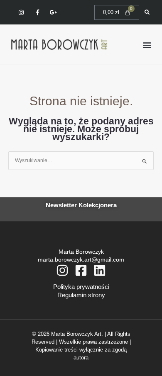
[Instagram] (62, 270)
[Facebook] (81, 270)
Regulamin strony (81, 294)
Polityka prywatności (81, 286)
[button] (147, 44)
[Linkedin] (99, 270)
